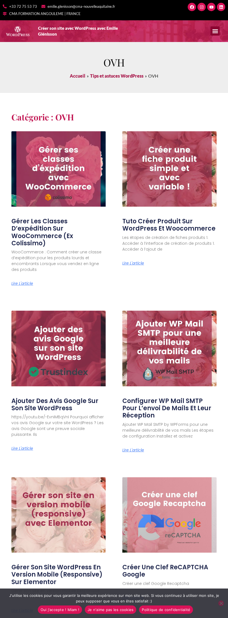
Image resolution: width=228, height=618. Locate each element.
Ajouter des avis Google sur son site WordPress (54, 404)
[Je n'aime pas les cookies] (221, 603)
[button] (215, 31)
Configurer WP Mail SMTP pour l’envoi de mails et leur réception (166, 408)
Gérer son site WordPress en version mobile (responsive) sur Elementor (57, 574)
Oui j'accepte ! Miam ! (60, 609)
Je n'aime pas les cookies (110, 609)
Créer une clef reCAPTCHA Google (165, 571)
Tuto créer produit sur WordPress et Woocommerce (168, 225)
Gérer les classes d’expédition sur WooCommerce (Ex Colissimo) (42, 232)
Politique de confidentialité (166, 609)
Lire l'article (22, 283)
